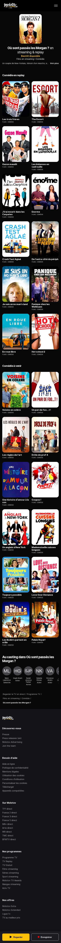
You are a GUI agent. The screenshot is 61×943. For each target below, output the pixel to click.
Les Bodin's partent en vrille (14, 641)
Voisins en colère (11, 410)
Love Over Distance (42, 595)
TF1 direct (7, 808)
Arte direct (7, 828)
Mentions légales (10, 771)
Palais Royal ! (39, 640)
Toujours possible (12, 595)
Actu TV (6, 888)
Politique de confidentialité (15, 767)
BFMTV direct (9, 839)
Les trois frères (10, 119)
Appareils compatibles (13, 790)
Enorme (36, 212)
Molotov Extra (9, 906)
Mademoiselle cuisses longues (44, 548)
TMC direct (7, 835)
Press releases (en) (12, 738)
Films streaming (10, 869)
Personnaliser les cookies (14, 783)
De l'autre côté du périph (45, 259)
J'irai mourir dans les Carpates (13, 213)
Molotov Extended (11, 910)
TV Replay (7, 861)
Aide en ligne (8, 764)
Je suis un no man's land (15, 304)
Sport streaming (10, 876)
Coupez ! (36, 500)
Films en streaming (25, 59)
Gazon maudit (9, 164)
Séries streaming (10, 872)
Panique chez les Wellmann (41, 305)
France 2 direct (9, 812)
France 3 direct (9, 816)
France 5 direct (9, 820)
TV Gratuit (7, 865)
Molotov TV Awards (12, 880)
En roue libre (9, 352)
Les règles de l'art (12, 455)
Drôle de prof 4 (40, 455)
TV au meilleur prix (11, 917)
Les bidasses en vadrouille (40, 165)
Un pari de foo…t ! (41, 410)
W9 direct (7, 831)
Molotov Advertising (12, 742)
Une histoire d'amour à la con (15, 501)
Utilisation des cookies (13, 775)
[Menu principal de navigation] (56, 5)
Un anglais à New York (14, 547)
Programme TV (9, 857)
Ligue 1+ (6, 913)
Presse (5, 734)
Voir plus (54, 63)
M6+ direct (7, 824)
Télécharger (8, 787)
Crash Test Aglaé (11, 259)
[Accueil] (10, 5)
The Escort (38, 119)
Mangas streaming (11, 884)
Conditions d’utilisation (13, 779)
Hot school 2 (38, 352)
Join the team (9, 745)
